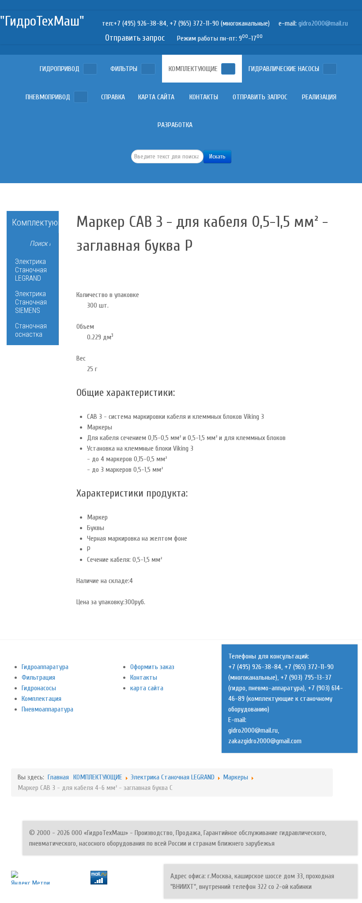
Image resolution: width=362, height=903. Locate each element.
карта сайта (146, 688)
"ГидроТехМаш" (42, 21)
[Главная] (26, 69)
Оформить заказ (152, 667)
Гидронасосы (39, 688)
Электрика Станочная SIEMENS (31, 302)
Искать (217, 156)
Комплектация (41, 699)
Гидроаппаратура (45, 667)
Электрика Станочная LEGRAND (31, 269)
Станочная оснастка (31, 330)
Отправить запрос (135, 38)
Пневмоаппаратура (47, 709)
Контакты (143, 677)
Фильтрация (38, 677)
